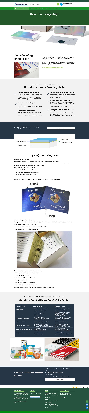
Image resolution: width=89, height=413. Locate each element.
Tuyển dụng (73, 0)
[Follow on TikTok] (63, 397)
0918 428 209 (67, 393)
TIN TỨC (67, 0)
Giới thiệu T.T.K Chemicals (36, 393)
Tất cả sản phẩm (39, 8)
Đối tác (32, 395)
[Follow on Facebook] (61, 397)
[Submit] (58, 4)
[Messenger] (87, 408)
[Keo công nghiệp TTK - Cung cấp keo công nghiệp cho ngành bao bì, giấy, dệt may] (21, 4)
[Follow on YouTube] (64, 397)
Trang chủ (32, 8)
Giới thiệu (53, 8)
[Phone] (87, 401)
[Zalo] (87, 404)
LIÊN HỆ (58, 8)
